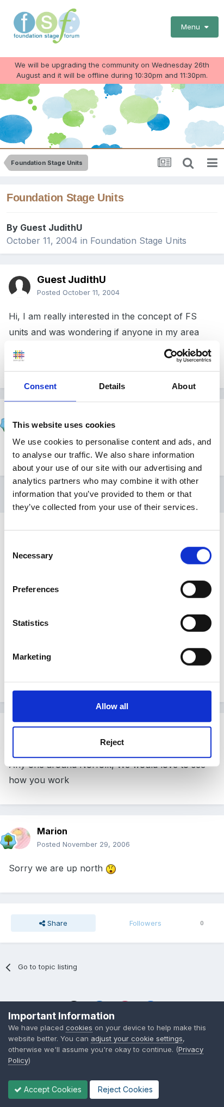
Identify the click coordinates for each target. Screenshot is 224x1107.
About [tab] (184, 385)
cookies (79, 1027)
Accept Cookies (52, 1089)
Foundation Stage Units (138, 240)
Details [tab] (112, 385)
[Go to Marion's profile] (19, 838)
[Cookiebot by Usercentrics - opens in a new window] (163, 356)
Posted (78, 292)
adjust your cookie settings (137, 1038)
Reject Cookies (124, 1089)
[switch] (196, 589)
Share (56, 923)
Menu (192, 26)
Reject (112, 741)
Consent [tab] (40, 385)
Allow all (112, 706)
